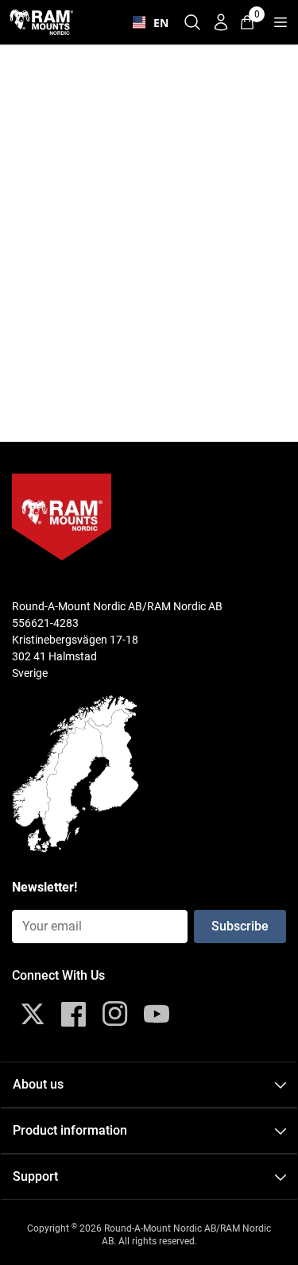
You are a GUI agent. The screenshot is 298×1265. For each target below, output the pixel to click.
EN (157, 22)
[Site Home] (41, 22)
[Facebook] (74, 1014)
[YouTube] (156, 1014)
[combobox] (147, 22)
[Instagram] (115, 1014)
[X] (32, 1014)
